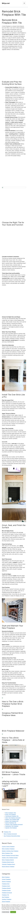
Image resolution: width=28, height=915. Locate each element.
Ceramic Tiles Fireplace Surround (14, 824)
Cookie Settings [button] (5, 912)
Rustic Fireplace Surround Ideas (10, 855)
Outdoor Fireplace (6, 899)
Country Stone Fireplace (8, 846)
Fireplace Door (6, 883)
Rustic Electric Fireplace (8, 866)
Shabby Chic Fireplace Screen (10, 857)
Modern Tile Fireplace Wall (12, 819)
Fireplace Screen (6, 890)
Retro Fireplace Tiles (10, 812)
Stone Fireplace (6, 901)
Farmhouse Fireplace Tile (11, 816)
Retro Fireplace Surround (10, 834)
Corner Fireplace (6, 879)
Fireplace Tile (7, 831)
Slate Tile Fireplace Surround (12, 817)
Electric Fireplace (6, 881)
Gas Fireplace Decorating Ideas (12, 836)
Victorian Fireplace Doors (8, 864)
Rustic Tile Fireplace (10, 814)
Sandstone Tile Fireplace (11, 826)
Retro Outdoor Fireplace (8, 848)
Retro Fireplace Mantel (8, 860)
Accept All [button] (13, 912)
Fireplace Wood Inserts (8, 862)
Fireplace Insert (6, 886)
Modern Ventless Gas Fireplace (10, 851)
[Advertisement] (14, 66)
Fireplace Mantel (6, 888)
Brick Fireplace (6, 877)
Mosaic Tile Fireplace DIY (11, 821)
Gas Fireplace (5, 897)
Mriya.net (6, 3)
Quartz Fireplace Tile (10, 822)
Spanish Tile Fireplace (11, 827)
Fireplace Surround (7, 892)
